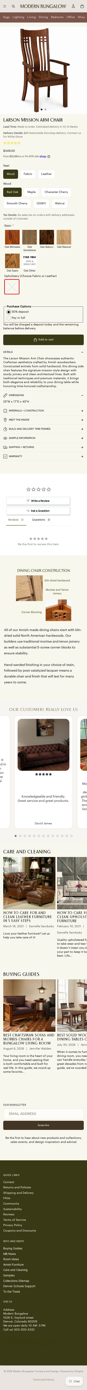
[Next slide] (79, 907)
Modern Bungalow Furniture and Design (36, 1371)
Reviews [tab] (13, 519)
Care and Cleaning (15, 1270)
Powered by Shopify (71, 1371)
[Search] (13, 6)
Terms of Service (14, 1220)
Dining (43, 17)
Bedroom (57, 17)
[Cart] (82, 6)
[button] (16, 836)
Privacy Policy (12, 1225)
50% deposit (20, 311)
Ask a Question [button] (40, 510)
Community (11, 1203)
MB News (9, 1253)
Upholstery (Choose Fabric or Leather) (30, 276)
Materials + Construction (26, 410)
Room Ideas (11, 1259)
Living (31, 17)
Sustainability (12, 1209)
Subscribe (43, 1125)
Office (71, 17)
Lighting (18, 17)
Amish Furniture (13, 1264)
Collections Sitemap (16, 1280)
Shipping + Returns (21, 447)
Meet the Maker (19, 419)
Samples (9, 1275)
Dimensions (16, 395)
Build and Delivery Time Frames (29, 429)
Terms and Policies (43, 1379)
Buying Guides (12, 1248)
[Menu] (4, 6)
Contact (8, 1182)
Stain (7, 225)
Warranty (15, 456)
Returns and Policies (17, 1187)
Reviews (8, 1214)
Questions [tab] (38, 519)
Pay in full (18, 318)
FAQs (6, 1198)
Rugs (6, 17)
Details (8, 352)
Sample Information (22, 438)
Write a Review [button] (40, 501)
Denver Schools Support (19, 1286)
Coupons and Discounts (19, 1230)
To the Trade (11, 1291)
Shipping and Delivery (18, 1193)
